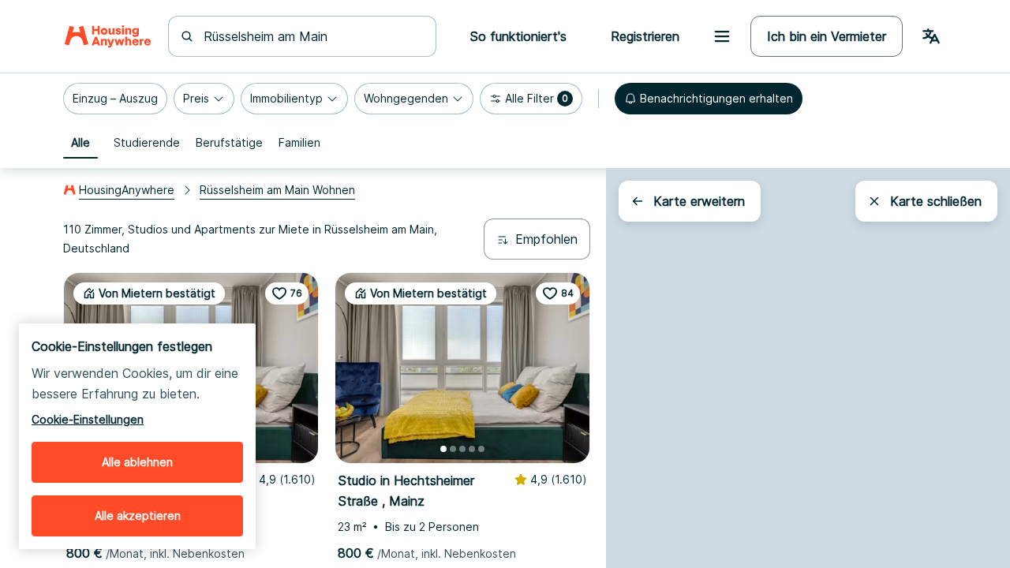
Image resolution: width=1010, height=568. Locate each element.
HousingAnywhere (126, 189)
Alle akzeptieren (138, 515)
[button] (115, 98)
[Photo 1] (443, 449)
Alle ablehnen (137, 462)
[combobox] (312, 36)
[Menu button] (722, 36)
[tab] (80, 143)
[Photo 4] (472, 449)
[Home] (107, 36)
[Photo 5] (481, 449)
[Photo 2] (453, 449)
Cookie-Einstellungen (88, 419)
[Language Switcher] (931, 36)
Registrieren (645, 36)
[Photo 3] (462, 449)
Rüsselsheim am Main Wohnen (277, 189)
